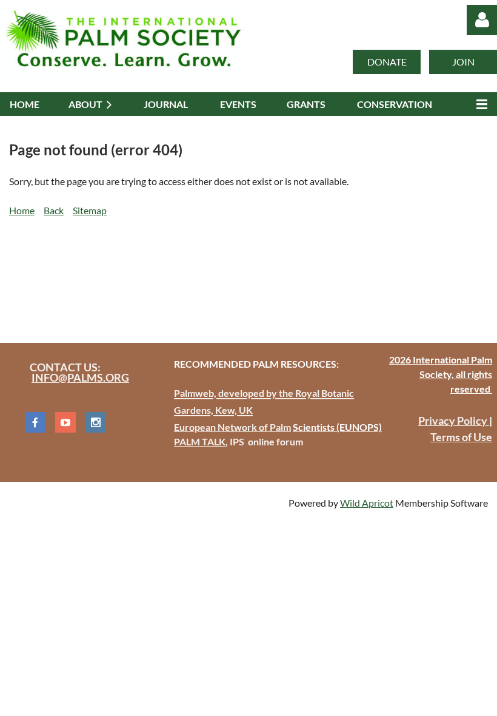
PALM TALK (199, 441)
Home (22, 210)
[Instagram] (95, 422)
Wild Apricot (366, 502)
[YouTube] (65, 422)
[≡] (479, 104)
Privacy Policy (453, 420)
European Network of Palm (232, 427)
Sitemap (90, 210)
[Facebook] (35, 422)
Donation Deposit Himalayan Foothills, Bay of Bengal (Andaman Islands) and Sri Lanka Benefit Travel (222, 273)
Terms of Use (461, 437)
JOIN (463, 61)
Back (54, 210)
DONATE (387, 61)
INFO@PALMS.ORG (80, 377)
